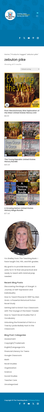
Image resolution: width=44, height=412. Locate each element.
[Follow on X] (24, 38)
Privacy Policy (35, 400)
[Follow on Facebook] (20, 38)
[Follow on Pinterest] (33, 38)
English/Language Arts (14, 347)
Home (6, 54)
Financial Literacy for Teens (16, 351)
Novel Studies (10, 363)
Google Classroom (13, 355)
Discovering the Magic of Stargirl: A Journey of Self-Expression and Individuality (20, 289)
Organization (10, 368)
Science (8, 372)
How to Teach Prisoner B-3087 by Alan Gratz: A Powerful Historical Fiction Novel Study (21, 300)
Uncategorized (11, 384)
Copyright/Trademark (14, 343)
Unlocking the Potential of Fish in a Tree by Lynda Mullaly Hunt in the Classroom (20, 325)
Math (6, 359)
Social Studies (10, 376)
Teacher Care (10, 380)
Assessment (10, 339)
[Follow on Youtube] (29, 38)
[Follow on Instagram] (38, 38)
